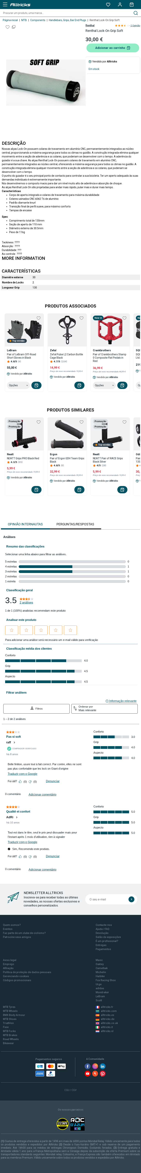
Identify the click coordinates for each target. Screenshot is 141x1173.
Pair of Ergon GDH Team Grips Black (67, 460)
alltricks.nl (107, 1031)
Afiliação (8, 968)
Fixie (6, 1027)
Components (37, 20)
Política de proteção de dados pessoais (27, 972)
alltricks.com (109, 1011)
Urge (99, 984)
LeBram (100, 996)
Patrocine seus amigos (17, 937)
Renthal (90, 25)
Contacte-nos (104, 924)
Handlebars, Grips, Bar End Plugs (67, 20)
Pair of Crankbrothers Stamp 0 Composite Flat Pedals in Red (109, 357)
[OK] (131, 899)
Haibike (100, 976)
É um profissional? (107, 941)
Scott (99, 1000)
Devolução (102, 933)
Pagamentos (103, 949)
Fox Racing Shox (106, 980)
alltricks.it (107, 1027)
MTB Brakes (10, 1035)
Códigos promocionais (17, 980)
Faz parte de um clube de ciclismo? (24, 933)
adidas (100, 988)
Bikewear (8, 1043)
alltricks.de (107, 1019)
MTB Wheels (10, 1011)
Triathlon (8, 1023)
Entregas (101, 945)
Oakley (100, 964)
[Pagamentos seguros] (50, 1070)
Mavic (99, 960)
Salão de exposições (108, 937)
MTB (24, 20)
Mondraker (102, 992)
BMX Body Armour (14, 1015)
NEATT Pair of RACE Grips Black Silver (108, 460)
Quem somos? (12, 924)
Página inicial (10, 20)
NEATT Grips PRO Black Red (23, 458)
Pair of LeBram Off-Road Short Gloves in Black (21, 356)
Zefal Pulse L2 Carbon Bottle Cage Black (66, 356)
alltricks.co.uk (109, 1023)
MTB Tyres (9, 1007)
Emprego (8, 964)
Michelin (101, 972)
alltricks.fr (107, 1007)
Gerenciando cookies (16, 976)
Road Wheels (11, 1039)
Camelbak (102, 968)
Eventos (7, 929)
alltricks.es (107, 1015)
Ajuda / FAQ (102, 929)
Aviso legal (9, 960)
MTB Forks (9, 1031)
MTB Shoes (10, 1019)
